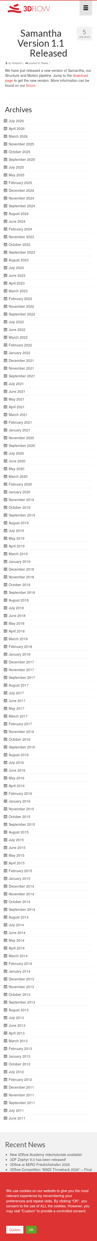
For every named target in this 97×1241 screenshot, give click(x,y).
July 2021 (16, 383)
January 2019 (19, 561)
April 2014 (17, 947)
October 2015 (19, 816)
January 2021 (19, 429)
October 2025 (19, 151)
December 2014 (21, 886)
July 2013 (16, 1017)
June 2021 (17, 391)
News (44, 63)
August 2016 (19, 754)
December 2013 (21, 978)
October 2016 (19, 739)
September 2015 (22, 824)
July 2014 (16, 924)
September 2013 (22, 1002)
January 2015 (19, 878)
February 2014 (20, 963)
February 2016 (20, 793)
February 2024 (20, 228)
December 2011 (21, 1087)
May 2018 (16, 623)
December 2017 (21, 661)
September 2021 (22, 375)
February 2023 (20, 298)
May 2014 (16, 940)
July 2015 (16, 839)
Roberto (17, 63)
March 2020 (18, 476)
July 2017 (16, 692)
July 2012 (16, 1071)
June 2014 (17, 932)
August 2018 (19, 600)
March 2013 (18, 1040)
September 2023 (22, 252)
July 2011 (16, 1110)
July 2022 (16, 321)
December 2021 (21, 360)
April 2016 (17, 785)
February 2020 (20, 484)
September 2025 (22, 159)
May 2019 (16, 538)
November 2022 (21, 306)
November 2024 (21, 198)
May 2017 (16, 708)
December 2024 (21, 190)
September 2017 (22, 677)
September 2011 (22, 1102)
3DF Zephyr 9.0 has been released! (38, 1159)
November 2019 (21, 499)
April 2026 (17, 128)
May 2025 (16, 174)
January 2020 (19, 491)
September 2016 (22, 746)
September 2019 (22, 515)
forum (30, 85)
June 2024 (17, 221)
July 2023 (16, 267)
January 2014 (19, 971)
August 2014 (19, 917)
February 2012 (20, 1079)
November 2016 (21, 731)
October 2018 (19, 584)
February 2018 (20, 646)
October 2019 (19, 507)
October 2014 (19, 901)
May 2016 (16, 777)
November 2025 (21, 143)
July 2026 (16, 120)
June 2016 (17, 770)
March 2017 (18, 716)
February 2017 (20, 723)
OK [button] (31, 1229)
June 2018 (17, 615)
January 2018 (19, 654)
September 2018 (22, 592)
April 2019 (17, 545)
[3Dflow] (36, 7)
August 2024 (19, 213)
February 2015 (20, 870)
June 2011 (17, 1118)
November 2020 (21, 437)
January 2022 (19, 352)
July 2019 (16, 530)
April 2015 (17, 862)
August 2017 (19, 685)
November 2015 (21, 808)
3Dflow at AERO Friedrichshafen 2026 (40, 1164)
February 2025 (20, 182)
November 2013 (21, 986)
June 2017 (17, 700)
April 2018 (17, 630)
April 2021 (17, 406)
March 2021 (18, 414)
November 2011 (21, 1094)
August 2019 (19, 522)
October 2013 (19, 994)
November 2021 (21, 368)
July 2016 (16, 762)
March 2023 (18, 290)
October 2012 (19, 1063)
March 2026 (18, 136)
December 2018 (21, 569)
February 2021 (20, 422)
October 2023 (19, 244)
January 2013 (19, 1056)
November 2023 (21, 236)
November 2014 (21, 893)
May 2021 (16, 399)
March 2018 (18, 638)
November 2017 (21, 669)
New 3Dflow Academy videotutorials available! (46, 1154)
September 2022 (22, 313)
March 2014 (18, 955)
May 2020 (16, 468)
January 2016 (19, 801)
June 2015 (17, 847)
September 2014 (22, 909)
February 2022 (20, 344)
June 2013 (17, 1025)
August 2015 (19, 831)
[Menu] (86, 7)
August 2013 (19, 1009)
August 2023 (19, 259)
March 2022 (18, 337)
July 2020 (16, 453)
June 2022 (17, 329)
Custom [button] (14, 1229)
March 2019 (18, 553)
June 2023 (17, 275)
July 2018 (16, 607)
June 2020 (17, 460)
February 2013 (20, 1048)
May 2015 (16, 855)
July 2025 (16, 167)
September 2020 (22, 445)
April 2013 (17, 1033)
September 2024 (22, 205)
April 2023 (17, 283)
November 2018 (21, 576)
